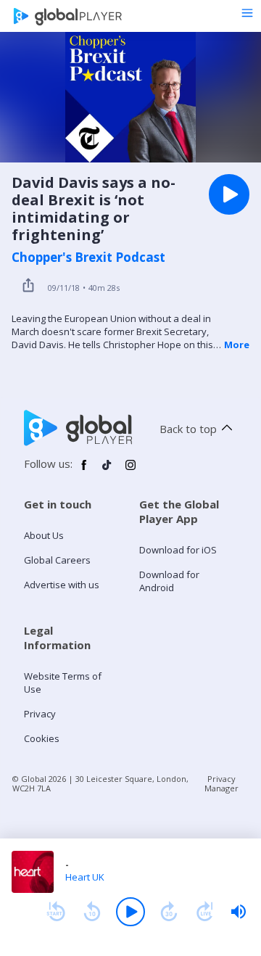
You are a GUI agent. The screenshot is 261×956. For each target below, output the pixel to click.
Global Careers (57, 559)
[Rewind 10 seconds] (92, 911)
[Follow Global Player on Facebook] (84, 471)
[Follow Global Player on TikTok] (107, 471)
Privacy (40, 713)
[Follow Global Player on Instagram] (130, 471)
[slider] (238, 911)
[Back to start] (55, 911)
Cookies (41, 738)
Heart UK (84, 876)
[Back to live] (205, 911)
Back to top (188, 428)
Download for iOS (178, 549)
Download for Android (169, 581)
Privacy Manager (221, 783)
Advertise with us (61, 584)
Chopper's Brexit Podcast (88, 257)
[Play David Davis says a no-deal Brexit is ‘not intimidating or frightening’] (229, 194)
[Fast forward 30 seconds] (168, 911)
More (236, 344)
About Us (44, 535)
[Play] (130, 911)
